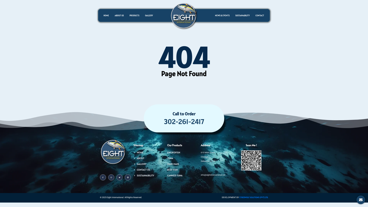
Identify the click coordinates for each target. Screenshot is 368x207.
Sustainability (242, 15)
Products (134, 15)
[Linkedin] (128, 177)
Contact (259, 15)
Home (106, 15)
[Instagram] (111, 177)
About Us (119, 15)
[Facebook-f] (103, 177)
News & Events (222, 15)
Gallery (149, 15)
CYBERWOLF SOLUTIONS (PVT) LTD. (253, 197)
